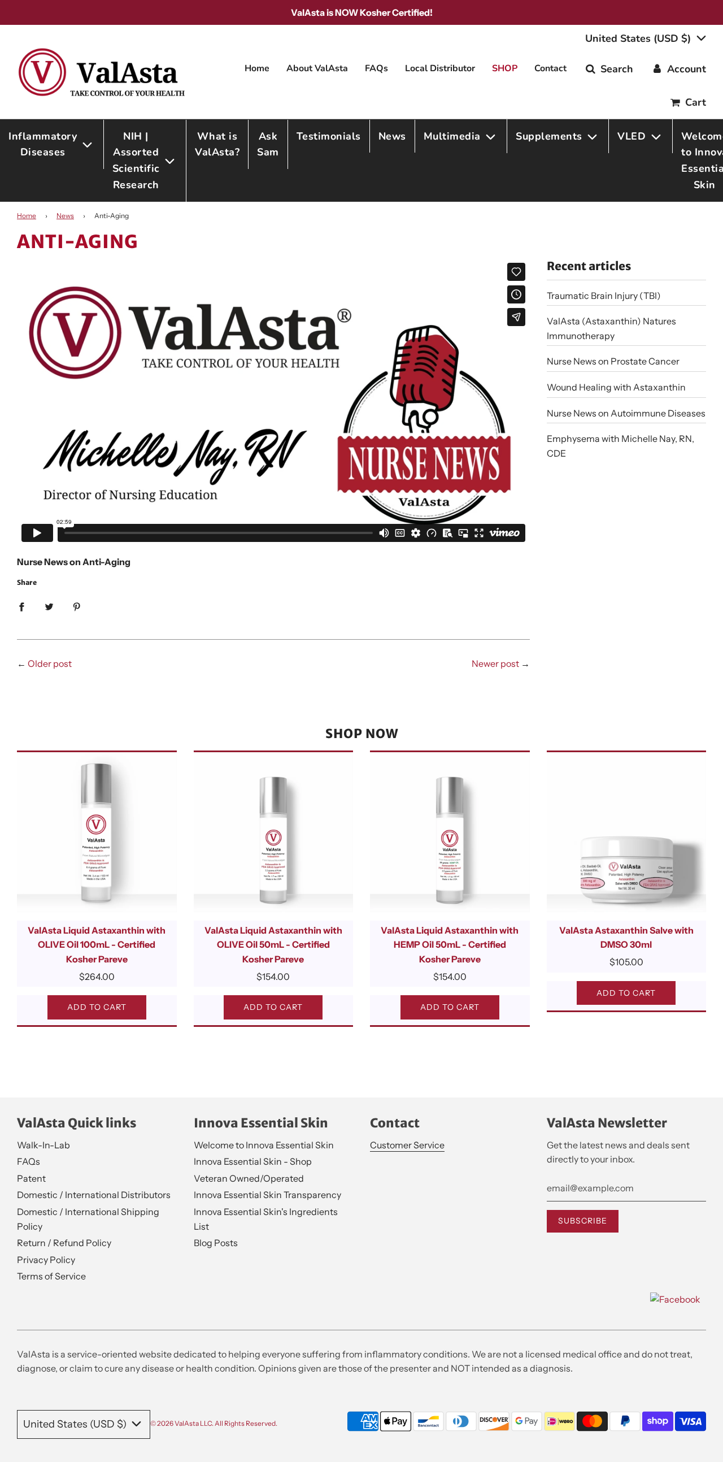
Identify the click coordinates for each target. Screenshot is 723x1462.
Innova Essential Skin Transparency (267, 1194)
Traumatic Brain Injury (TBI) (604, 295)
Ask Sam (268, 144)
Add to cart (97, 1007)
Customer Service (407, 1145)
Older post (50, 663)
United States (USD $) (639, 38)
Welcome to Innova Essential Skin (264, 1145)
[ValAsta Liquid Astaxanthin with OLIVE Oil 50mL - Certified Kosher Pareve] (274, 832)
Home (257, 68)
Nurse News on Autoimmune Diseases (626, 413)
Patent (31, 1178)
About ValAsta (317, 68)
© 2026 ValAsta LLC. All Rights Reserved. (213, 1423)
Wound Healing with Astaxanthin (616, 387)
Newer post (495, 663)
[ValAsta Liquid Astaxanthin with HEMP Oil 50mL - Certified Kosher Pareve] (450, 832)
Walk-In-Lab (43, 1145)
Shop (504, 68)
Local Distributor (440, 68)
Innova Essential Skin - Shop (253, 1161)
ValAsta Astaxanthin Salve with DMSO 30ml (626, 938)
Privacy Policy (46, 1259)
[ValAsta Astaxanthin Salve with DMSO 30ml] (627, 832)
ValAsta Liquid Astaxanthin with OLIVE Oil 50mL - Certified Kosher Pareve (273, 945)
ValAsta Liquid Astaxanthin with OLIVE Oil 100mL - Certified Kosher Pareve (96, 945)
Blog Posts (216, 1242)
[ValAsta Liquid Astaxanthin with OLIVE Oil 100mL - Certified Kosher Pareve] (97, 832)
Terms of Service (51, 1276)
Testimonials (329, 136)
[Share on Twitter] (49, 606)
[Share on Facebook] (21, 606)
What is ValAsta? (217, 144)
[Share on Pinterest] (77, 606)
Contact (550, 68)
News (392, 136)
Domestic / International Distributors (94, 1194)
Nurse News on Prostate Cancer (613, 361)
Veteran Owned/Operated (249, 1178)
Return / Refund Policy (64, 1242)
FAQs (376, 68)
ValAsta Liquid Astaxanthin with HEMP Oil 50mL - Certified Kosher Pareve (450, 945)
